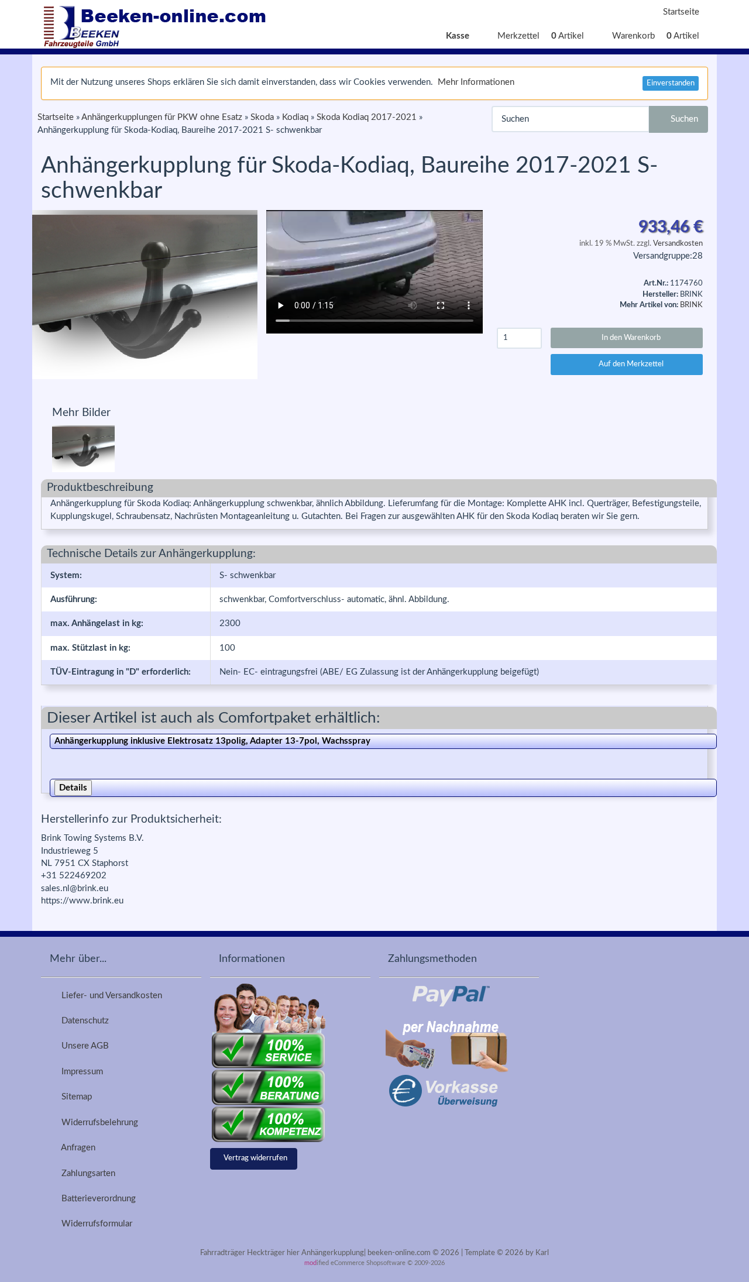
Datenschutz (83, 1020)
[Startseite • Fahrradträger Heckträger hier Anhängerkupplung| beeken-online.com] (158, 23)
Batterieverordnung (96, 1198)
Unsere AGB (83, 1046)
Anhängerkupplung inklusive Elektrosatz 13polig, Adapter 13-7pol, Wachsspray (212, 741)
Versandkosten (678, 244)
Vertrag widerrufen (255, 1158)
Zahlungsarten (86, 1173)
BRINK (691, 305)
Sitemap (74, 1096)
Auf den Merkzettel (629, 364)
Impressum (80, 1071)
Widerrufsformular (94, 1223)
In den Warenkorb (629, 338)
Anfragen (76, 1147)
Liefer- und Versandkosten (109, 995)
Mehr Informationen (476, 82)
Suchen (682, 119)
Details (73, 787)
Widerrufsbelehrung (97, 1122)
